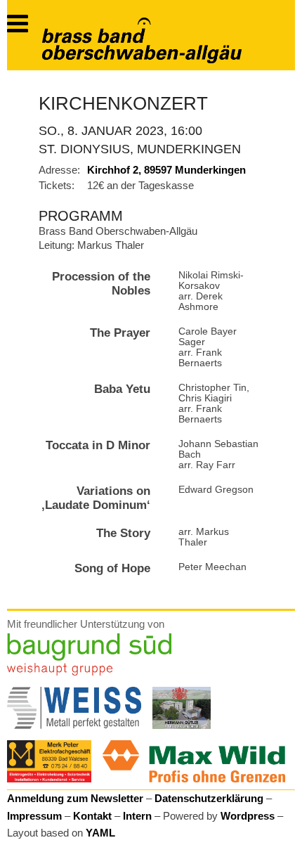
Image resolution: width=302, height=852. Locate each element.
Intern (137, 816)
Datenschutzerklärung (209, 798)
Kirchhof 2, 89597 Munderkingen (166, 170)
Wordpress (248, 816)
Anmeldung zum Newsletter (75, 798)
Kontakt (92, 816)
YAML (100, 833)
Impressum (34, 816)
